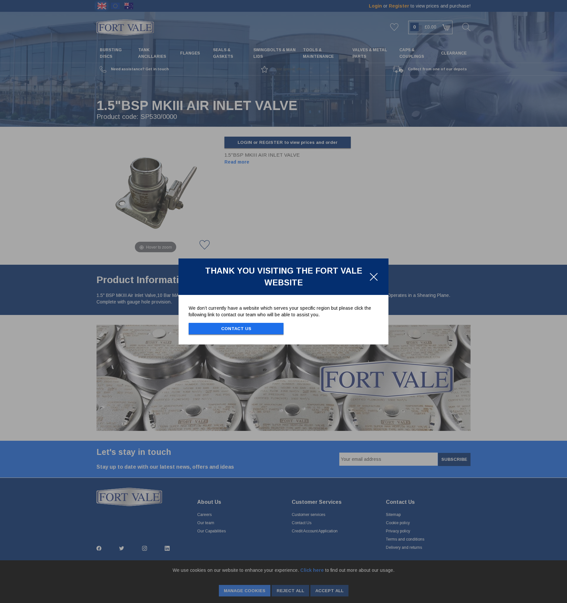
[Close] (373, 276)
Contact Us (236, 328)
